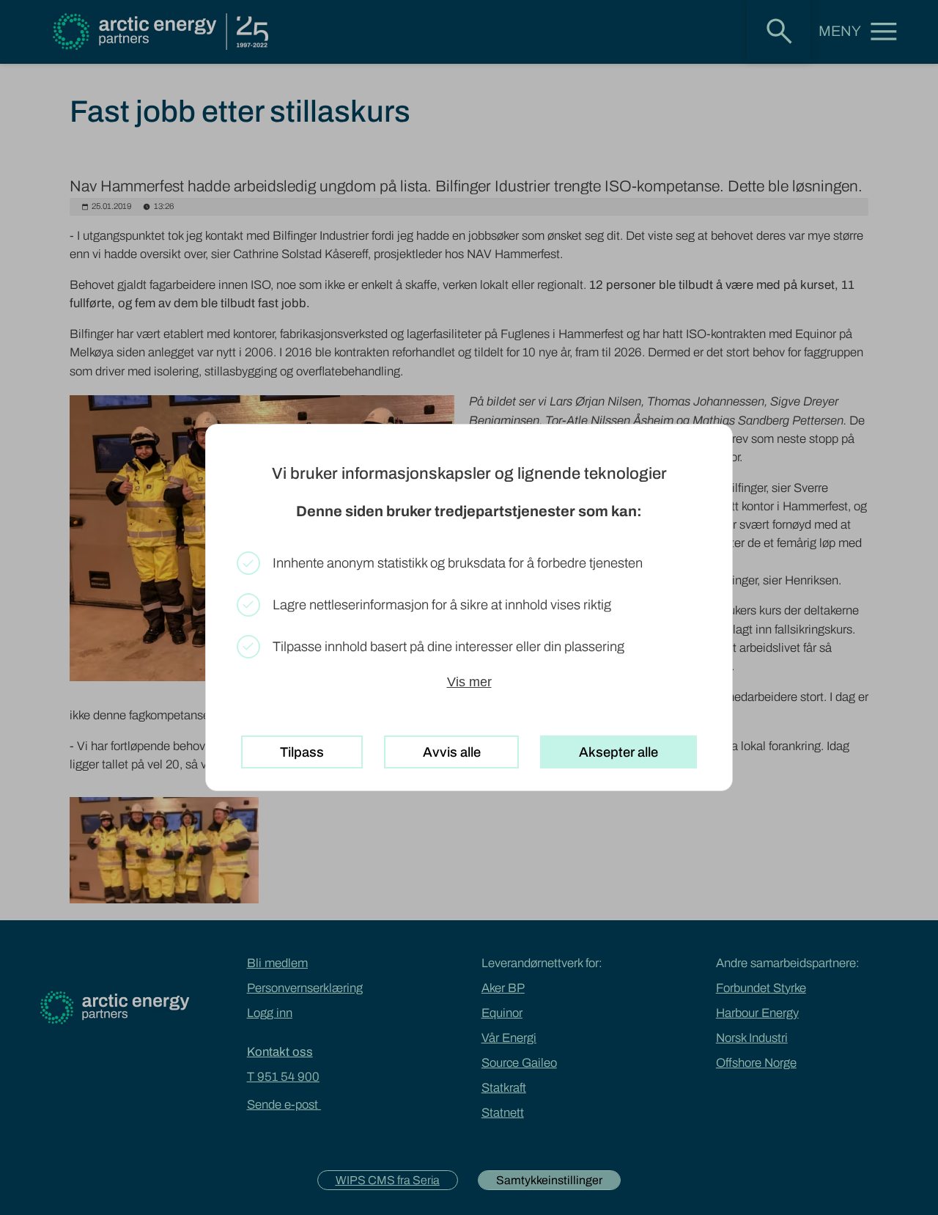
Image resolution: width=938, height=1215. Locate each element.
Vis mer (469, 681)
